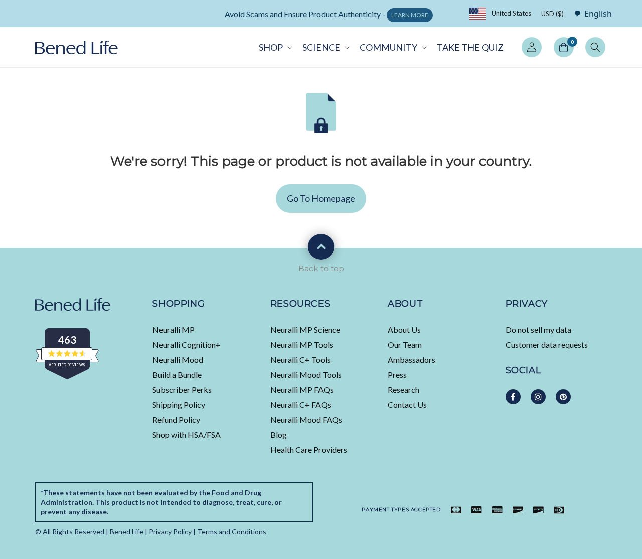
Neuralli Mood (177, 359)
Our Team (405, 344)
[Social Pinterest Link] (563, 396)
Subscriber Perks (182, 389)
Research (403, 389)
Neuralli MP (173, 329)
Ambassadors (411, 359)
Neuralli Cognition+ (186, 344)
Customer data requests (547, 344)
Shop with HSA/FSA (186, 434)
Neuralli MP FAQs (302, 389)
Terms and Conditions (231, 531)
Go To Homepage (321, 198)
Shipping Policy (178, 404)
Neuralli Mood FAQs (306, 419)
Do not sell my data (538, 329)
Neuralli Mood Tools (306, 374)
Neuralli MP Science (305, 329)
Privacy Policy (170, 531)
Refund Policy (176, 419)
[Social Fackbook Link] (513, 396)
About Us (404, 329)
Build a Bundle (177, 374)
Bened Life (126, 531)
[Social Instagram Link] (538, 396)
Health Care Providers (308, 449)
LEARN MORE (409, 15)
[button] (274, 47)
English (598, 14)
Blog (278, 434)
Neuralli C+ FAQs (300, 404)
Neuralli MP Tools (301, 344)
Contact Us (407, 404)
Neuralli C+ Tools (300, 359)
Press (397, 374)
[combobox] (590, 13)
